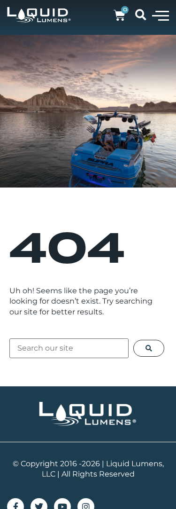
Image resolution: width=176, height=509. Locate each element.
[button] (160, 15)
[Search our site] (69, 348)
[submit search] (148, 348)
